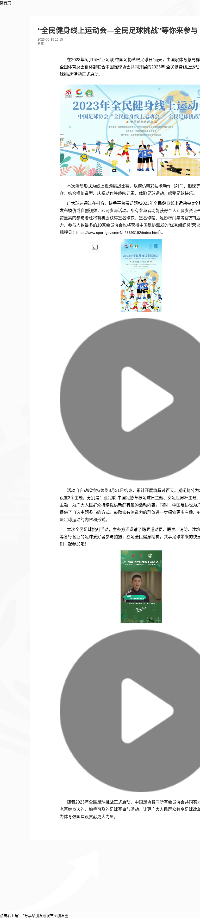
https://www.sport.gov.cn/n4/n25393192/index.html (117, 232)
